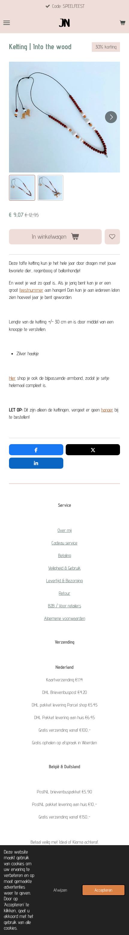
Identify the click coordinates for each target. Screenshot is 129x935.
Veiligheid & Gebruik (64, 568)
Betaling (64, 555)
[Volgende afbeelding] (111, 117)
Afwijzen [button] (60, 889)
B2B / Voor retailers (64, 606)
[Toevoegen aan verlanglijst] (112, 236)
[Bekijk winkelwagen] (122, 22)
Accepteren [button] (103, 889)
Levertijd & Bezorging (64, 580)
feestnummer (31, 290)
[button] (22, 188)
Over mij (65, 530)
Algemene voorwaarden (64, 618)
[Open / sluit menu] (6, 22)
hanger (107, 410)
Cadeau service (64, 543)
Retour (64, 593)
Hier (12, 378)
